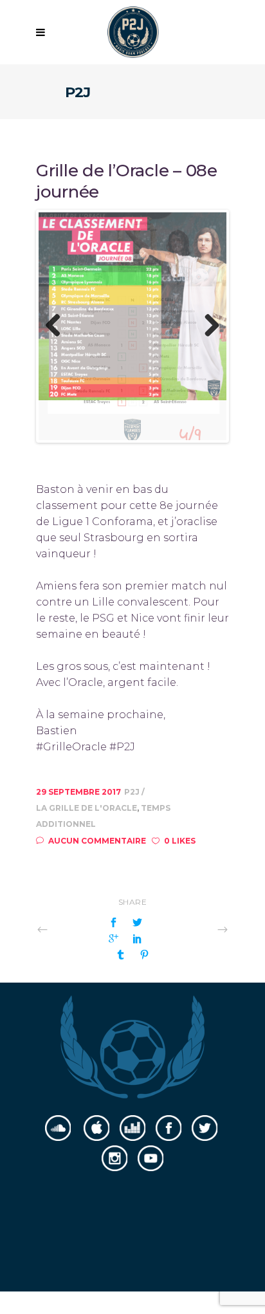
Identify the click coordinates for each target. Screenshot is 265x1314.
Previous (58, 307)
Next (207, 307)
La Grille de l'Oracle (86, 770)
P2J (133, 754)
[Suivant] (194, 891)
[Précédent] (70, 892)
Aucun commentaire (97, 803)
